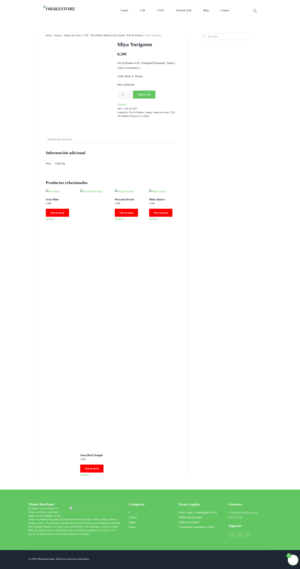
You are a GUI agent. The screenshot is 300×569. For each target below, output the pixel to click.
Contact (224, 10)
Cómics (132, 517)
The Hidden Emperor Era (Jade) (107, 35)
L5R (142, 10)
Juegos (58, 35)
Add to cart (144, 94)
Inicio (49, 35)
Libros (132, 527)
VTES (160, 10)
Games (124, 10)
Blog (206, 10)
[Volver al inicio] (69, 10)
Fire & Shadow (135, 35)
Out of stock (57, 212)
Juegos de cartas (72, 35)
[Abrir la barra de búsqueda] (255, 10)
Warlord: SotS (183, 10)
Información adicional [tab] (60, 139)
